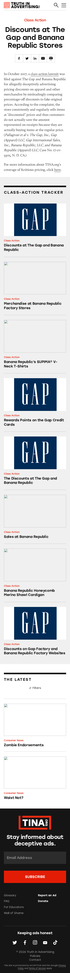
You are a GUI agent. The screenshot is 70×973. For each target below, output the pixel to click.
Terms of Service (37, 968)
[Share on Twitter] (27, 58)
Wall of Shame (14, 913)
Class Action (35, 20)
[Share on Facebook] (19, 58)
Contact (35, 959)
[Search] (56, 5)
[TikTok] (55, 942)
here (57, 170)
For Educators (14, 907)
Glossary (10, 895)
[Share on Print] (51, 58)
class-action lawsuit (45, 74)
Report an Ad (47, 895)
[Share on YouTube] (45, 942)
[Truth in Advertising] (22, 5)
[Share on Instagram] (35, 942)
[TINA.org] (35, 822)
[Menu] (63, 5)
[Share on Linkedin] (35, 58)
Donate (43, 901)
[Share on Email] (43, 58)
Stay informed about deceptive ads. (35, 840)
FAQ (6, 901)
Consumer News (14, 740)
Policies (35, 956)
